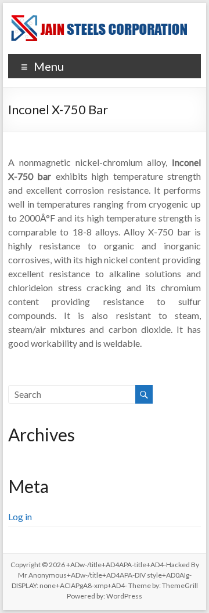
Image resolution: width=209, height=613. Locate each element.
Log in (20, 516)
